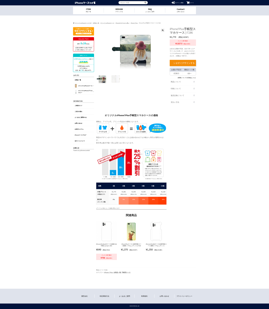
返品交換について (183, 95)
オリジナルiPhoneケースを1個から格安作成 (85, 2)
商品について (183, 82)
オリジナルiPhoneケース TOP (83, 23)
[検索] (145, 2)
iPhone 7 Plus (134, 23)
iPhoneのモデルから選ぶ (122, 23)
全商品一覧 (96, 23)
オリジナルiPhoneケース (107, 23)
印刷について (183, 89)
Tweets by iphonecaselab (81, 150)
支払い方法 (183, 102)
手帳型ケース (126, 272)
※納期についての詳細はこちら (186, 77)
